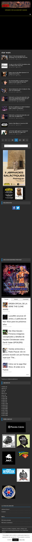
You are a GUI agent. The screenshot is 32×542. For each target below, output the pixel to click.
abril (3, 391)
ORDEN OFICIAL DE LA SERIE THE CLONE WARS (15, 306)
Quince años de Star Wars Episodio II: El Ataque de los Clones (19, 73)
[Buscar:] (16, 146)
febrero (4, 393)
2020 (5, 405)
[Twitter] (18, 208)
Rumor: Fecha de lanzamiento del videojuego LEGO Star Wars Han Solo (18, 56)
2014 (5, 415)
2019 (5, 407)
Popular (6, 299)
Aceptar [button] (15, 539)
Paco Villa (19, 59)
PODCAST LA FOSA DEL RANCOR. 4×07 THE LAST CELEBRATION (19, 115)
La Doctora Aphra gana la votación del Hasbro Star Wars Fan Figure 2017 (18, 131)
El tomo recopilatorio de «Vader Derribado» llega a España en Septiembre (19, 107)
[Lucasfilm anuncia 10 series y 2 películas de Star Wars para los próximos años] (5, 318)
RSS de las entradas (6, 520)
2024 (5, 398)
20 (12, 140)
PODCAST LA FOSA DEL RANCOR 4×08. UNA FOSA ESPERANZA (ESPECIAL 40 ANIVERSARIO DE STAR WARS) (19, 99)
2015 (5, 413)
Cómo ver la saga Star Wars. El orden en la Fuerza (14, 367)
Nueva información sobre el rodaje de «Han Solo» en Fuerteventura (19, 89)
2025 (5, 397)
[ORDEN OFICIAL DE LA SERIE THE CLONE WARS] (5, 306)
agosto (4, 388)
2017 (5, 410)
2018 (5, 408)
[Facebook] (14, 208)
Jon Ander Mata (21, 109)
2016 (5, 412)
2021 (5, 403)
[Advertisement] (16, 33)
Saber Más (22, 539)
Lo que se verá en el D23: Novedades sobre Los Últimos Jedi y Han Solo (19, 65)
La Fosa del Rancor (21, 101)
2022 (5, 402)
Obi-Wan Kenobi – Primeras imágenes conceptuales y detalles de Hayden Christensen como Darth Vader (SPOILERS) (13, 337)
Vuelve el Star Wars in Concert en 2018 (18, 123)
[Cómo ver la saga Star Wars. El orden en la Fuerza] (5, 367)
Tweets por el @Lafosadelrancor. (9, 379)
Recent (16, 299)
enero (3, 395)
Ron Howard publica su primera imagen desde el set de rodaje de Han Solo (18, 81)
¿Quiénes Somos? (5, 509)
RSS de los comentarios (6, 522)
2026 (5, 386)
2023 (5, 400)
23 (23, 140)
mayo (3, 390)
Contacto (3, 511)
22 (20, 140)
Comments (25, 299)
